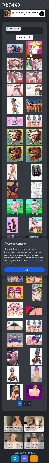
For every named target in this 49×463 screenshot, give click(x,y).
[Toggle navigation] (43, 4)
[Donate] (34, 458)
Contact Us (20, 452)
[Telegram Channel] (15, 458)
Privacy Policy (34, 260)
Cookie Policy (10, 263)
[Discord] (24, 458)
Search (21, 37)
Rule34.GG (11, 4)
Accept (24, 269)
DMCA (31, 452)
